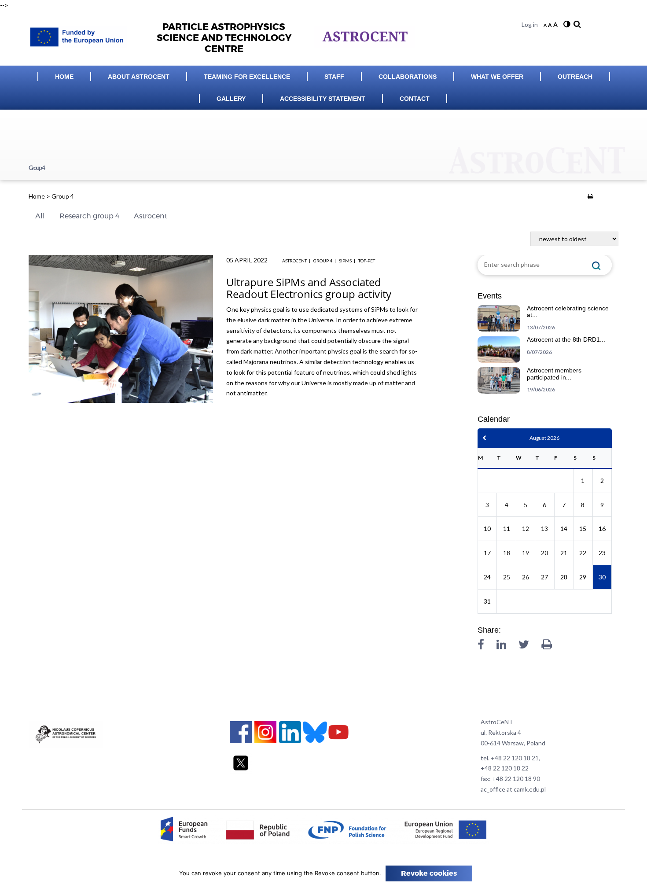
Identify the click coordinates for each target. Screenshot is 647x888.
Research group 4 (89, 216)
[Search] (596, 265)
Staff (334, 76)
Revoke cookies (429, 873)
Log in (530, 24)
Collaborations (408, 76)
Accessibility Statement (322, 98)
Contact (415, 98)
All (40, 216)
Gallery (231, 98)
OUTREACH (575, 76)
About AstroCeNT (138, 76)
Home (64, 76)
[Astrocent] (81, 34)
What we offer (497, 76)
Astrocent (150, 216)
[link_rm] (576, 24)
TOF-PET (366, 260)
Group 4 (322, 260)
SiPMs (345, 260)
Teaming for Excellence (247, 76)
